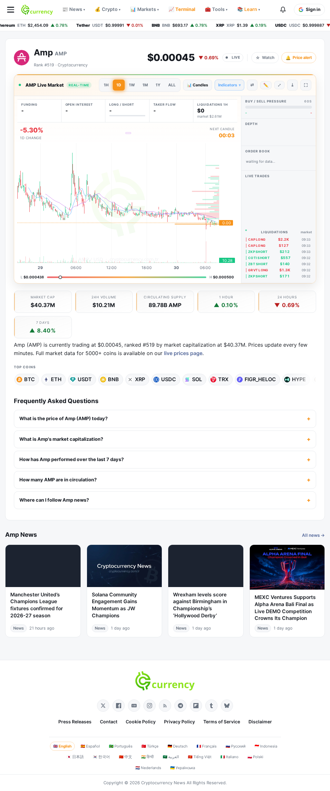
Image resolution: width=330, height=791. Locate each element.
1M (145, 84)
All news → (313, 535)
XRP (140, 379)
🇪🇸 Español (90, 746)
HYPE (299, 379)
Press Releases (75, 721)
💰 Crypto (108, 9)
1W (132, 84)
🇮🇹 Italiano (229, 757)
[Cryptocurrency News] (37, 10)
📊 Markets (144, 9)
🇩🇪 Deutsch (178, 746)
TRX (223, 379)
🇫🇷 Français (207, 746)
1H (106, 84)
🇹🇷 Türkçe (150, 746)
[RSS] (165, 705)
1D (118, 84)
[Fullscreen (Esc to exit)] (305, 85)
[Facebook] (118, 705)
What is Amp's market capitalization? (61, 439)
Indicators (229, 84)
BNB (113, 379)
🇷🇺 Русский (236, 746)
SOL (197, 379)
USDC (168, 379)
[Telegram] (180, 705)
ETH (56, 379)
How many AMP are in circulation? (58, 480)
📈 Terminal (182, 9)
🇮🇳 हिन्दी (147, 757)
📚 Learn (248, 9)
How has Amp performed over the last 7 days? (71, 459)
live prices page (183, 353)
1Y (158, 84)
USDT (85, 379)
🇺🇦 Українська (182, 768)
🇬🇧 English (62, 746)
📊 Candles (197, 84)
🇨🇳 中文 (125, 757)
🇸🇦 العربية (171, 757)
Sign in (313, 9)
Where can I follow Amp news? (54, 500)
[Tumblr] (211, 705)
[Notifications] (283, 10)
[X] (103, 705)
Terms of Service (221, 721)
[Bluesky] (227, 705)
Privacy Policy (179, 721)
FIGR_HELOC (260, 379)
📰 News (73, 9)
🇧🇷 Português (120, 746)
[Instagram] (149, 705)
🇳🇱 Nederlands (148, 768)
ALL (172, 84)
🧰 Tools (216, 9)
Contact (108, 721)
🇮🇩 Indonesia (266, 746)
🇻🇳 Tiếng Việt (199, 757)
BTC (29, 379)
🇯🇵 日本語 (75, 757)
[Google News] (134, 705)
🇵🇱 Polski (255, 757)
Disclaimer (260, 721)
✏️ (265, 85)
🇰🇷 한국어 (101, 757)
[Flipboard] (196, 705)
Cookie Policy (141, 721)
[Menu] (10, 9)
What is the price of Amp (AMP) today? (63, 418)
